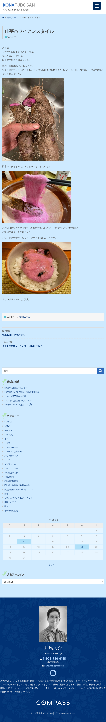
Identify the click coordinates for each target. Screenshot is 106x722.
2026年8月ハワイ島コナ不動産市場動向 (21, 392)
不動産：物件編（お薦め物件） (17, 485)
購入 (6, 506)
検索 (100, 371)
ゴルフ (7, 443)
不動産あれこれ (11, 472)
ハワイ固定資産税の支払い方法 (17, 400)
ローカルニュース (12, 468)
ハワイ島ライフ (11, 456)
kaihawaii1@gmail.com (54, 665)
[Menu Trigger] (97, 6)
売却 (6, 493)
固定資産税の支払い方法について (18, 489)
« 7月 (51, 564)
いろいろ (8, 422)
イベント (8, 430)
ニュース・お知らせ (13, 451)
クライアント (10, 434)
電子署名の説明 (11, 510)
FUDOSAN (19, 5)
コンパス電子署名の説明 (15, 396)
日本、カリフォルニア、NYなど (18, 498)
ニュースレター (11, 447)
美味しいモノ (25, 317)
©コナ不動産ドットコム (42, 713)
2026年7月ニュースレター (16, 388)
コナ (6, 439)
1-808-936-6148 (54, 658)
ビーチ (7, 460)
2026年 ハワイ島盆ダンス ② (18, 404)
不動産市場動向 (11, 481)
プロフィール (10, 464)
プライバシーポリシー (65, 713)
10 (24, 541)
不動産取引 (9, 477)
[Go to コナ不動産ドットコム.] (3, 17)
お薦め (7, 426)
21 (82, 547)
